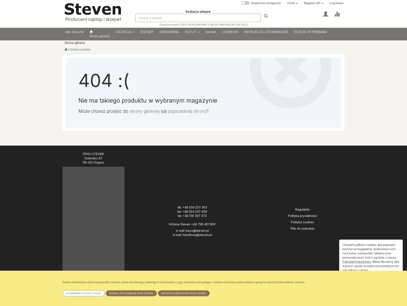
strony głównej (145, 111)
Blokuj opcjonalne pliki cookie (131, 293)
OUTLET (191, 32)
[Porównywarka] (337, 13)
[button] (292, 3)
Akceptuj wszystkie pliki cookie (184, 293)
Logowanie (336, 3)
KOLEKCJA (124, 32)
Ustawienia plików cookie (83, 293)
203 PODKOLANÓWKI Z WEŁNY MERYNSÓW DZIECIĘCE (214, 24)
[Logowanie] (325, 13)
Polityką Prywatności (357, 261)
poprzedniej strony (187, 111)
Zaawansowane (169, 24)
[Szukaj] (266, 16)
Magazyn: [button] (312, 3)
